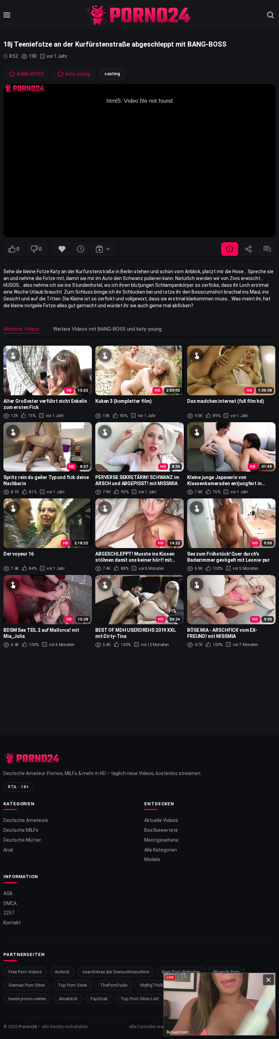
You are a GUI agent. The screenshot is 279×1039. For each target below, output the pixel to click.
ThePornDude (113, 985)
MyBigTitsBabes (156, 985)
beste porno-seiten (27, 998)
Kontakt (12, 922)
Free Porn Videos (25, 971)
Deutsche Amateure (25, 820)
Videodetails (229, 249)
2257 (8, 913)
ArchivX (62, 971)
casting (112, 73)
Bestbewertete (161, 830)
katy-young (78, 74)
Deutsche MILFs (20, 830)
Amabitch (68, 998)
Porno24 (28, 1026)
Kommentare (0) (267, 249)
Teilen (248, 249)
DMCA (10, 903)
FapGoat (99, 998)
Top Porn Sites (72, 985)
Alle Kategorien (160, 850)
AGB (8, 893)
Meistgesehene (161, 840)
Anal (8, 850)
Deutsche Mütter (22, 840)
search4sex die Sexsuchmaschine (115, 971)
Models (152, 859)
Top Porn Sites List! (139, 998)
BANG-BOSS (30, 74)
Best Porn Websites (181, 971)
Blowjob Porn (226, 971)
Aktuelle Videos (161, 820)
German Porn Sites (27, 985)
